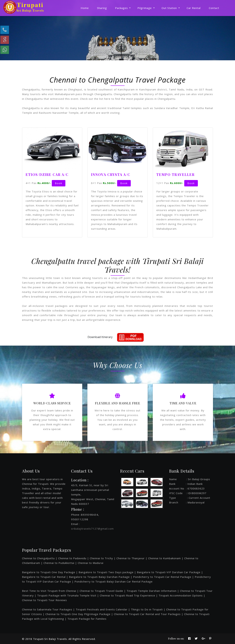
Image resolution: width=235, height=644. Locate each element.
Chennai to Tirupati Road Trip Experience (127, 595)
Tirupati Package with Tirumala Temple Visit (66, 595)
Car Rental (194, 8)
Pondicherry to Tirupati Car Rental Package (162, 577)
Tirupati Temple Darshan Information (152, 590)
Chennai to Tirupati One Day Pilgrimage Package (77, 614)
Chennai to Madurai (90, 563)
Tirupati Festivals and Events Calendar (101, 609)
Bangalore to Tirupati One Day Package (48, 572)
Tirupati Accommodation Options (181, 595)
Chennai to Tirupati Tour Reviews (44, 600)
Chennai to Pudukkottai (59, 563)
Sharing (102, 8)
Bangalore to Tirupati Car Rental (44, 577)
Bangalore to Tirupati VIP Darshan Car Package (168, 572)
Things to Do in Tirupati (147, 609)
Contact (214, 8)
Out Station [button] (170, 8)
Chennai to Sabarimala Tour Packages (47, 609)
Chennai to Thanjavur (130, 558)
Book (58, 183)
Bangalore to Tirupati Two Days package (106, 572)
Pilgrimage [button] (145, 8)
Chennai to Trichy (101, 558)
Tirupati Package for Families (86, 618)
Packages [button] (122, 8)
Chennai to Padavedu (72, 558)
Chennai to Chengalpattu (39, 558)
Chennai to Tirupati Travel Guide (101, 590)
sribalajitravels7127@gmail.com (92, 528)
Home (85, 8)
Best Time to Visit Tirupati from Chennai (49, 590)
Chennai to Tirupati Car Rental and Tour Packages (147, 614)
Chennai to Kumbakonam (164, 558)
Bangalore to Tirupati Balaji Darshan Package (99, 577)
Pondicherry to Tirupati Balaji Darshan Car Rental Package (113, 581)
